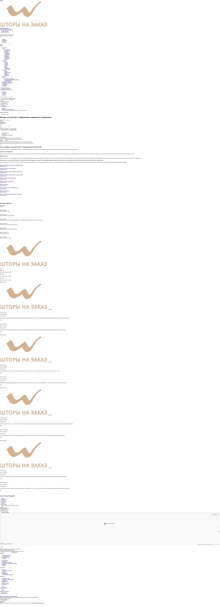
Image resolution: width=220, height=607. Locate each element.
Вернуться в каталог (4, 112)
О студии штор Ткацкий (7, 570)
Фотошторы (4, 561)
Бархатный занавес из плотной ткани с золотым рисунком (11, 174)
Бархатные (7, 75)
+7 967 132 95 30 (3, 501)
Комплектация (3, 122)
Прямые (6, 71)
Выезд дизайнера (5, 583)
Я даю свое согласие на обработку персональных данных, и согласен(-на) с (22, 603)
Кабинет (6, 67)
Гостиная (6, 64)
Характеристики (5, 133)
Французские (7, 52)
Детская (6, 65)
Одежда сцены (5, 560)
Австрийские (7, 53)
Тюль (6, 60)
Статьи (3, 569)
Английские (7, 54)
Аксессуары (4, 572)
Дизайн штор (4, 573)
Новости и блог (5, 581)
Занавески (4, 558)
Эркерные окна (8, 72)
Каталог (3, 39)
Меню (1, 0)
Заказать (2, 601)
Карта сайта (15, 596)
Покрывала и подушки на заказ (9, 563)
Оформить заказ (3, 166)
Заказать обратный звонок (6, 30)
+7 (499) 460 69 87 (4, 31)
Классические (7, 50)
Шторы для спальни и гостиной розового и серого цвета (11, 171)
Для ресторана (7, 68)
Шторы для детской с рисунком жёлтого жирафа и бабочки (11, 165)
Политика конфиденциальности (6, 596)
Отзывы (3, 41)
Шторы (4, 47)
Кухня (6, 66)
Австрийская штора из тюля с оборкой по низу (9, 187)
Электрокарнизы (8, 80)
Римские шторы (6, 555)
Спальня (6, 63)
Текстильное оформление (7, 82)
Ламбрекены (7, 56)
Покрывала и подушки (6, 81)
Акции (3, 582)
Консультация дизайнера (6, 87)
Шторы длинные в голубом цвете (6, 181)
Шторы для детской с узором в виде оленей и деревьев (10, 194)
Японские (6, 55)
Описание (4, 134)
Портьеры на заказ (6, 557)
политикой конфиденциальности (37, 603)
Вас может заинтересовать (7, 135)
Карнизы (4, 76)
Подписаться (14, 552)
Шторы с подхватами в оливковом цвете (8, 178)
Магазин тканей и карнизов (7, 574)
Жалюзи (4, 564)
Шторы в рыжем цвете (4, 190)
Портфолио (4, 40)
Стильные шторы (5, 556)
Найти (1, 45)
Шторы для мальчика (4, 184)
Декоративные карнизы (9, 78)
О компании (4, 84)
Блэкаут (6, 73)
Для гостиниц (7, 69)
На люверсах (7, 57)
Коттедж (6, 62)
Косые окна (7, 74)
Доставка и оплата (6, 578)
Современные (7, 49)
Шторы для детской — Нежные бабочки (8, 168)
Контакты (4, 42)
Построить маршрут (5, 512)
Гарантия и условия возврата (8, 579)
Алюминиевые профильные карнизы (12, 79)
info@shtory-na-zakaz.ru (5, 88)
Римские (6, 51)
